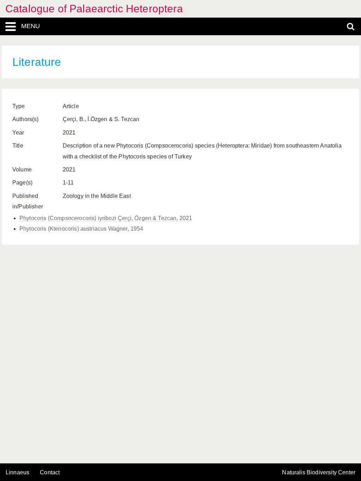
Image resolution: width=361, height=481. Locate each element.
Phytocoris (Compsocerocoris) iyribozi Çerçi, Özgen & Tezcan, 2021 (105, 218)
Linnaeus (17, 472)
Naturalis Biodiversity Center (318, 472)
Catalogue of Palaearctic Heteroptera (94, 8)
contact (50, 472)
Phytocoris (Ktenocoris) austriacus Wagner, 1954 (81, 229)
